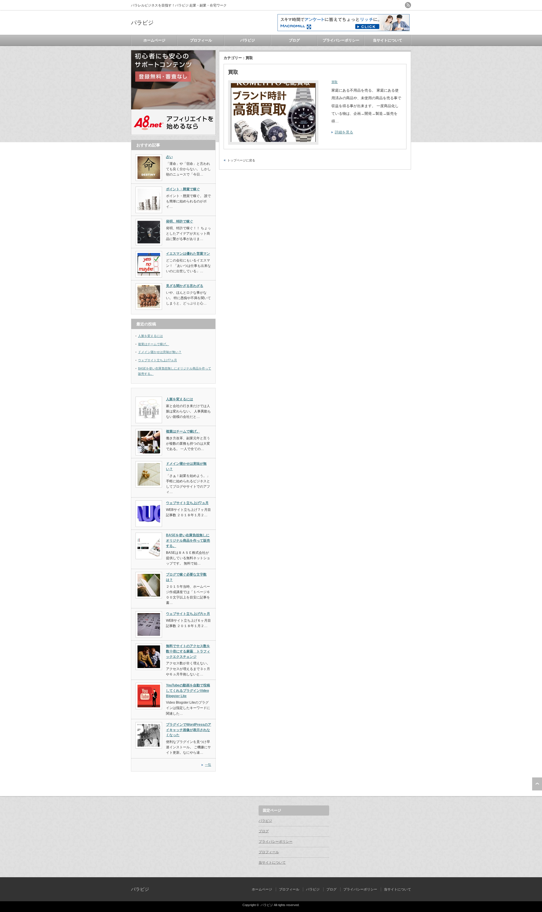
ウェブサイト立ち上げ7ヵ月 (157, 360)
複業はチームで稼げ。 (153, 344)
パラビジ (142, 23)
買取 (233, 72)
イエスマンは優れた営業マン (188, 254)
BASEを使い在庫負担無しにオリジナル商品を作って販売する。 (188, 540)
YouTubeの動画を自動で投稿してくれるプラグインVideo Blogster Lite (188, 690)
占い (169, 157)
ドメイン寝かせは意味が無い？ (160, 352)
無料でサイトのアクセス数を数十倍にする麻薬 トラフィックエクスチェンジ (188, 651)
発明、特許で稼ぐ (179, 221)
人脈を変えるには (150, 336)
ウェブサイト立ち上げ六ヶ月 (188, 614)
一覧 (208, 764)
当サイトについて (387, 40)
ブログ (294, 40)
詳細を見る (344, 132)
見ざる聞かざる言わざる (184, 286)
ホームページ (154, 40)
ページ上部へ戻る (537, 783)
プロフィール (201, 40)
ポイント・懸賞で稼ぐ (183, 189)
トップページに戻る (241, 160)
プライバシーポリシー (341, 40)
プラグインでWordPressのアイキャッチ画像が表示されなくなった (188, 730)
